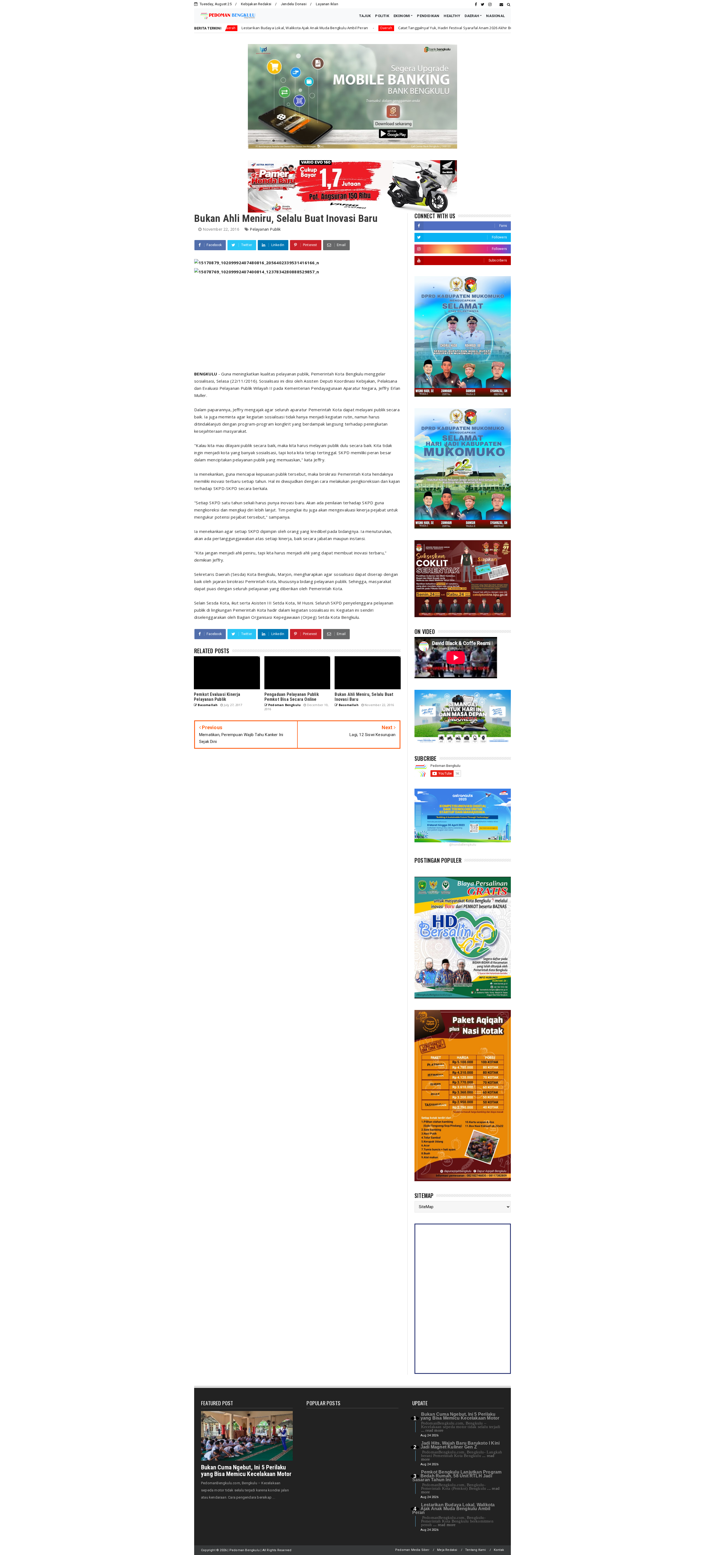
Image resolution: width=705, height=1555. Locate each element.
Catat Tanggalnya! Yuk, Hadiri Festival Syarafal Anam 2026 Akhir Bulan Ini (361, 27)
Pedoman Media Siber (412, 1549)
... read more (432, 1430)
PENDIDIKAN (428, 16)
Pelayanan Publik (265, 229)
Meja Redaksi (447, 1549)
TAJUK (365, 16)
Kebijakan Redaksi (256, 4)
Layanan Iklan (327, 4)
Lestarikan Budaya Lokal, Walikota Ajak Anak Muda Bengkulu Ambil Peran (453, 1508)
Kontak (499, 1549)
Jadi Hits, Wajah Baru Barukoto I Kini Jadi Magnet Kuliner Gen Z (460, 1445)
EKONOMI (402, 16)
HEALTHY (452, 16)
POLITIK (382, 16)
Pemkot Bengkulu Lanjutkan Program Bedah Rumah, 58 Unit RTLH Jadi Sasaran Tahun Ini (457, 1476)
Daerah (287, 28)
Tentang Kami (475, 1549)
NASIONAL (495, 16)
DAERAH (472, 16)
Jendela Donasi (294, 4)
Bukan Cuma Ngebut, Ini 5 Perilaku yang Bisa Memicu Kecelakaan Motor (246, 1470)
